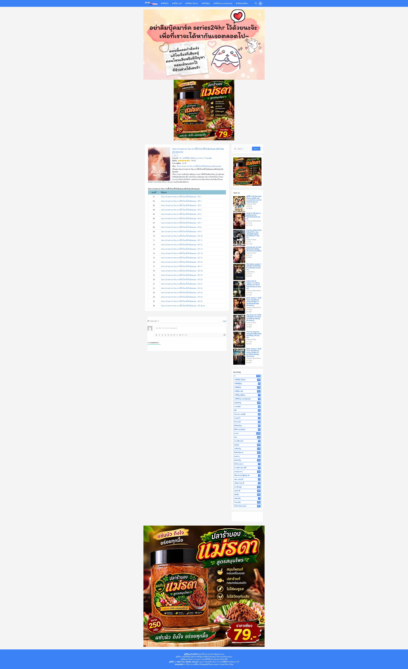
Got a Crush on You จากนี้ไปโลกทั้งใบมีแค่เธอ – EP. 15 (181, 258)
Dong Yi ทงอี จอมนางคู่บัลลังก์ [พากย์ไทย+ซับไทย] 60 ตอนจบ (253, 216)
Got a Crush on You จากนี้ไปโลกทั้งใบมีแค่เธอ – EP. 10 (181, 236)
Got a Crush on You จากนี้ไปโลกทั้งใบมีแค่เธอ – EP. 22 (181, 288)
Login (224, 321)
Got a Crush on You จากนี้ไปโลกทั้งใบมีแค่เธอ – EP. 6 (181, 218)
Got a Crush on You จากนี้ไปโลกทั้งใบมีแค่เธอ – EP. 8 (181, 227)
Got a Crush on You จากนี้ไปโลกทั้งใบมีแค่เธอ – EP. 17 (181, 266)
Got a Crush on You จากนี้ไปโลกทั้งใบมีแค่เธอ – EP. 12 (181, 244)
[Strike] (165, 335)
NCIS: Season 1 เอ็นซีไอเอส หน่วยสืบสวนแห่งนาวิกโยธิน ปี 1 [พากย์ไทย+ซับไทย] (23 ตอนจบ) (253, 301)
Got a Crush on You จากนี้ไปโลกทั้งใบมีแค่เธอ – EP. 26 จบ (183, 305)
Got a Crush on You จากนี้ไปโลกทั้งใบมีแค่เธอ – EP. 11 (181, 240)
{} (183, 335)
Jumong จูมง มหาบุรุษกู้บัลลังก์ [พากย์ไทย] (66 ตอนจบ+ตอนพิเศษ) (253, 249)
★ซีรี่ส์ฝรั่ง (165, 3)
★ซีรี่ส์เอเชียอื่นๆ (242, 3)
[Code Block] (177, 335)
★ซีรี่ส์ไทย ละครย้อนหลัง (222, 3)
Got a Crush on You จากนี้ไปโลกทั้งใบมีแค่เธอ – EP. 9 (181, 231)
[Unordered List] (171, 335)
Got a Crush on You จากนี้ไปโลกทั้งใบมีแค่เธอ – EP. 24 (181, 297)
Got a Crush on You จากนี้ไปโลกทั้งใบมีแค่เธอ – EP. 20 (181, 279)
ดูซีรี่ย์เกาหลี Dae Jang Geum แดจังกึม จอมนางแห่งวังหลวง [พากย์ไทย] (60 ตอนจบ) (253, 199)
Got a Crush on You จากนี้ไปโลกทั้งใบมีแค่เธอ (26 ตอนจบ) (199, 166)
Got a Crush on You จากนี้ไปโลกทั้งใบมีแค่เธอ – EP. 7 (181, 223)
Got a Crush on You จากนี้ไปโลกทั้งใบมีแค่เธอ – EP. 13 (181, 249)
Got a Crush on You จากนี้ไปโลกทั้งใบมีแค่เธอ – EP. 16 (181, 262)
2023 (175, 155)
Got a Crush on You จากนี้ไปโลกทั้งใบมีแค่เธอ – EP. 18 (181, 271)
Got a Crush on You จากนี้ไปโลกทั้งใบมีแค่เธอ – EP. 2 (181, 201)
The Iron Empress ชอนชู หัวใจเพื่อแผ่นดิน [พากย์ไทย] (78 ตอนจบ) (253, 334)
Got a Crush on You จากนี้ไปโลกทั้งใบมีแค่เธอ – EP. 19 (181, 275)
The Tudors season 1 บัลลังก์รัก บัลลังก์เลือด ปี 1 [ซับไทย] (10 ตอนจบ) (253, 267)
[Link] (180, 335)
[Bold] (156, 335)
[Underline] (162, 335)
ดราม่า (200, 158)
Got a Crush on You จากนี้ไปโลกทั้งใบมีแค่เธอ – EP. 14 (181, 253)
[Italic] (159, 335)
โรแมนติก (208, 158)
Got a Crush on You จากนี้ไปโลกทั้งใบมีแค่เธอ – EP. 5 (181, 214)
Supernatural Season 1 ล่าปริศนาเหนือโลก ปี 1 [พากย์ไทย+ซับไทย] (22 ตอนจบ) (253, 284)
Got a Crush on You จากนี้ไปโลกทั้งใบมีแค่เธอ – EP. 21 (181, 284)
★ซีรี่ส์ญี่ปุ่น (205, 3)
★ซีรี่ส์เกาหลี (177, 3)
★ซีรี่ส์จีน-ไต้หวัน (191, 3)
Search (256, 149)
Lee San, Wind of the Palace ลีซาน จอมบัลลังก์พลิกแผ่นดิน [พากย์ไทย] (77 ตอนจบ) (253, 234)
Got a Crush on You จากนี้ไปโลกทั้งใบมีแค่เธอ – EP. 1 (181, 197)
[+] (186, 335)
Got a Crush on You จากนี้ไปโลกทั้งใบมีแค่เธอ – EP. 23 (181, 292)
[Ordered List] (168, 335)
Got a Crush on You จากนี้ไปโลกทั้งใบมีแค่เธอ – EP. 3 (181, 205)
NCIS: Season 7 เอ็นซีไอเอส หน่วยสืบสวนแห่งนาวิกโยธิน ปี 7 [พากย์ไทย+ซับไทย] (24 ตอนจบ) (253, 352)
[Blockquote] (174, 335)
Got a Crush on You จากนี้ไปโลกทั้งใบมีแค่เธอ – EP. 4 (181, 210)
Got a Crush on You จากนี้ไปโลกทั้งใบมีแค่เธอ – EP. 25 (181, 301)
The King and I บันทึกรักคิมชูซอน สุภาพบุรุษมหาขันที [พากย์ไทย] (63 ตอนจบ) (253, 317)
